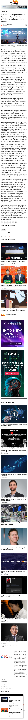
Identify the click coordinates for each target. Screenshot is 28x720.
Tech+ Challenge (5, 691)
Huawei (3, 229)
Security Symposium (5, 684)
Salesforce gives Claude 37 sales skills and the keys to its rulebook (14, 475)
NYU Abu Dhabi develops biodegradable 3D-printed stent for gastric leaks (14, 619)
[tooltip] (2, 222)
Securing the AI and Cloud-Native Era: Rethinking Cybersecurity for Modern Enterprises (13, 451)
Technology (4, 11)
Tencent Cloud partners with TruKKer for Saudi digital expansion (13, 572)
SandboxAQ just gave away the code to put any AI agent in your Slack (13, 500)
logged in (9, 237)
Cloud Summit (4, 681)
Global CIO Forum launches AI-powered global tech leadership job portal (14, 424)
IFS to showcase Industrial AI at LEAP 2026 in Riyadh (12, 645)
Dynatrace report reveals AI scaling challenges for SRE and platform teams (13, 548)
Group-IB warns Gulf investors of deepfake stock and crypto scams (13, 595)
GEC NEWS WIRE (8, 24)
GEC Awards (4, 686)
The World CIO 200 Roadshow (8, 689)
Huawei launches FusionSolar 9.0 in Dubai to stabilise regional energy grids (13, 262)
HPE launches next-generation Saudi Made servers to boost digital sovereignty (13, 523)
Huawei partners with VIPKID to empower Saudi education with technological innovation (13, 286)
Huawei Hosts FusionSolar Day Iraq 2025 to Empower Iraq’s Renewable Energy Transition (13, 309)
